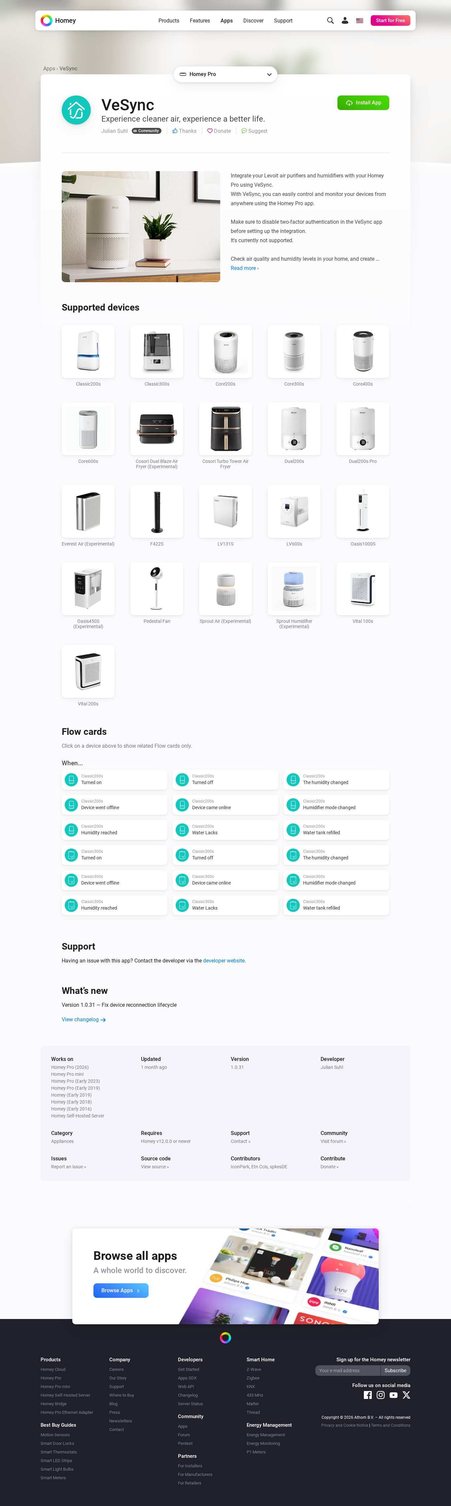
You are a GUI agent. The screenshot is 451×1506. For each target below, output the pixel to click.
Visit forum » (333, 1141)
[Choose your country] (359, 20)
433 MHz (255, 1395)
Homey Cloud (53, 1369)
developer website (224, 961)
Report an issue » (68, 1166)
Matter (253, 1403)
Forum (184, 1434)
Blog (113, 1403)
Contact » (241, 1141)
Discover (253, 21)
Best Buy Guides (58, 1425)
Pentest (185, 1443)
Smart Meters (53, 1477)
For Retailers (189, 1483)
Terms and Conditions (390, 1425)
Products (168, 21)
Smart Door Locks (57, 1443)
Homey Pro (51, 1377)
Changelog (188, 1395)
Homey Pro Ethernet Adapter (67, 1412)
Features (200, 21)
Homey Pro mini (55, 1386)
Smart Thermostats (59, 1452)
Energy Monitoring (263, 1443)
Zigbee (253, 1377)
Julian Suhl (332, 1067)
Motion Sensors (55, 1434)
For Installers (190, 1465)
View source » (155, 1166)
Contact (116, 1429)
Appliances (62, 1141)
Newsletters (120, 1420)
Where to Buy (121, 1395)
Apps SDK (187, 1377)
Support (283, 21)
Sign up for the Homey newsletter (373, 1360)
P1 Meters (256, 1452)
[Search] (330, 20)
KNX (251, 1386)
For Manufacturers (195, 1474)
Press (114, 1412)
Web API (186, 1386)
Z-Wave (254, 1369)
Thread (253, 1412)
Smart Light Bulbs (57, 1469)
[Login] (345, 20)
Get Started (188, 1369)
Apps (227, 21)
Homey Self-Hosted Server (65, 1395)
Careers (116, 1369)
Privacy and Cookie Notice (344, 1425)
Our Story (117, 1377)
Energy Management (266, 1434)
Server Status (190, 1403)
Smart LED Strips (56, 1460)
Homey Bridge (54, 1403)
